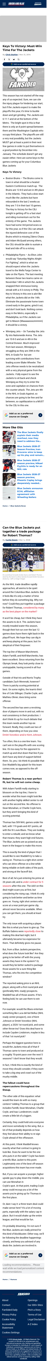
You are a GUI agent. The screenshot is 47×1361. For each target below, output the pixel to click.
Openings (32, 1300)
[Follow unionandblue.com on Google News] (40, 415)
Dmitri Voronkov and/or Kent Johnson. (22, 734)
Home (5, 506)
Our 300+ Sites (35, 1305)
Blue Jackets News (18, 506)
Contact (6, 1305)
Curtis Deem (12, 540)
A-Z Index (33, 1324)
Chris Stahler (12, 54)
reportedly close (32, 931)
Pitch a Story (34, 1309)
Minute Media (17, 1339)
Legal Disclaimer (36, 1319)
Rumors (13, 1279)
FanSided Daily (9, 1309)
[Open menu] (4, 3)
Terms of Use (35, 1314)
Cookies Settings (11, 1332)
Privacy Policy (9, 1314)
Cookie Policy (9, 1319)
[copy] (18, 59)
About (5, 1300)
